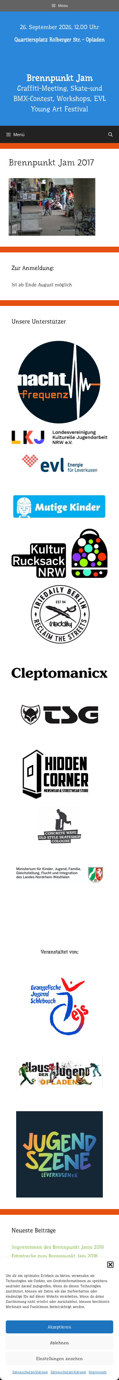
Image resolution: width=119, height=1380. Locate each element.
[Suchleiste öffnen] (110, 134)
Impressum (98, 1372)
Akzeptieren (59, 1327)
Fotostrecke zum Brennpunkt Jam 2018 (55, 1256)
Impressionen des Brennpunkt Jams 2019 (58, 1247)
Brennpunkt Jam (59, 78)
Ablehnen (59, 1342)
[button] (110, 1264)
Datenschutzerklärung (30, 1372)
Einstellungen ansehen (59, 1358)
